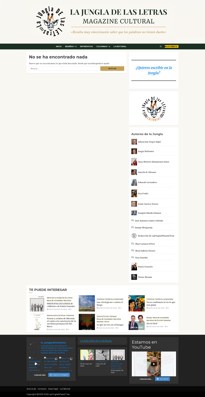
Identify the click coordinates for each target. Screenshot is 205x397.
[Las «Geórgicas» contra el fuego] (87, 303)
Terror (106, 322)
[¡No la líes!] (137, 322)
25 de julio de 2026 (57, 329)
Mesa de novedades (55, 300)
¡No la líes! (152, 323)
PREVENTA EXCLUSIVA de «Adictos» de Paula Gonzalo (61, 304)
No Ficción (159, 320)
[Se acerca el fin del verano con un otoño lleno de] (51, 364)
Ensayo (149, 317)
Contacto (42, 389)
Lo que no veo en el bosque (110, 325)
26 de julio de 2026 (156, 308)
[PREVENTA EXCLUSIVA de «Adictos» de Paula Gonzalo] (37, 303)
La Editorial (120, 46)
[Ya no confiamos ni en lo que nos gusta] (137, 303)
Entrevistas (86, 46)
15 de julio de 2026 (106, 328)
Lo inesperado (101, 362)
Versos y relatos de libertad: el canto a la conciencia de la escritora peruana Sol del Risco (61, 322)
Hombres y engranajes (114, 299)
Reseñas (69, 46)
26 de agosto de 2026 (58, 309)
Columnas (101, 46)
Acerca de (31, 389)
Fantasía (113, 316)
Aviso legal (53, 389)
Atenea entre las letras (56, 315)
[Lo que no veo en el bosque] (87, 322)
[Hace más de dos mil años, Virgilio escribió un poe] (66, 364)
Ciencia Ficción (103, 316)
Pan (81, 362)
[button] (160, 46)
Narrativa (67, 300)
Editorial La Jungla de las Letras (59, 298)
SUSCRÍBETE (171, 46)
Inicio (59, 46)
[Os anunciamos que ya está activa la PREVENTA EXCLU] (36, 364)
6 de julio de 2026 (155, 326)
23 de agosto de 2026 (107, 308)
